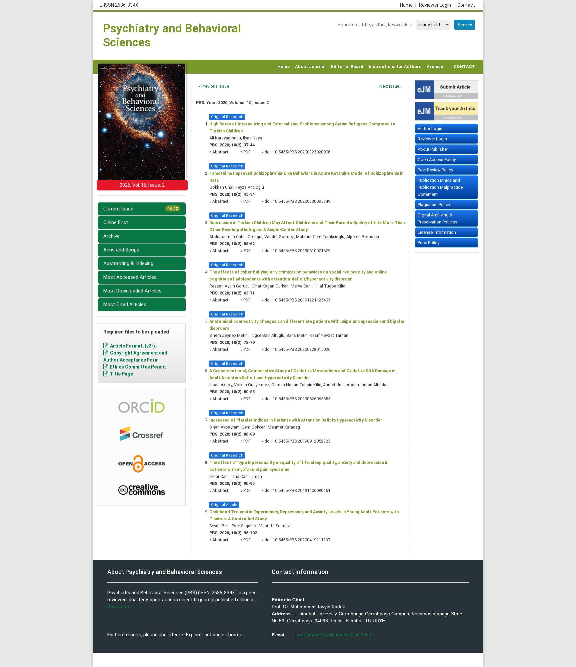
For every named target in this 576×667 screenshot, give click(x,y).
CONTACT (464, 66)
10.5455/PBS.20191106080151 (301, 490)
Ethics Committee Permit (138, 367)
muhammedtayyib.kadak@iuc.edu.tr (335, 634)
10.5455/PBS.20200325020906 (301, 151)
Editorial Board (347, 66)
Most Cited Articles (124, 304)
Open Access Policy (437, 159)
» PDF (245, 151)
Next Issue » (390, 86)
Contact (466, 5)
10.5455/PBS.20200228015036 (301, 349)
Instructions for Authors (395, 66)
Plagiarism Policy (434, 204)
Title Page (121, 374)
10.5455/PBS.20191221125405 (301, 299)
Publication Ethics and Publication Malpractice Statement (440, 187)
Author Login (430, 128)
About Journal (310, 66)
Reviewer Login (437, 5)
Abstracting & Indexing (128, 263)
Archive (435, 66)
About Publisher (433, 149)
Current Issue (140, 209)
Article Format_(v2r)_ (133, 346)
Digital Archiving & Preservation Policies (437, 218)
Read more (119, 606)
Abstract (220, 151)
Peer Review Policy (435, 169)
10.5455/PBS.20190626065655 (301, 398)
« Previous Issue (213, 86)
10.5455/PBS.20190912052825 (301, 441)
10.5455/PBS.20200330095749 (301, 201)
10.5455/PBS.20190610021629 (301, 250)
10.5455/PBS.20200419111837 (301, 539)
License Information (437, 232)
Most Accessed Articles (130, 277)
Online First (115, 222)
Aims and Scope (121, 250)
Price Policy (428, 242)
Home (408, 5)
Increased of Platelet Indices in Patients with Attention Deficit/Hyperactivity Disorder (295, 420)
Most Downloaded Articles (132, 291)
